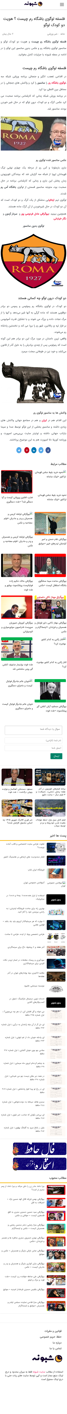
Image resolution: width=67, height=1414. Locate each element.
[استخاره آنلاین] (39, 1170)
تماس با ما (56, 1348)
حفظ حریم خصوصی (51, 1337)
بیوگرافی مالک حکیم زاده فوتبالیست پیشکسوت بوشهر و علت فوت (19, 585)
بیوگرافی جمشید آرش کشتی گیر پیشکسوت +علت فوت (51, 709)
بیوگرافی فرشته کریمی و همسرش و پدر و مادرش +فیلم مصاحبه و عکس (17, 541)
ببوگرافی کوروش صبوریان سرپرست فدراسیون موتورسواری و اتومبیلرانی (17, 627)
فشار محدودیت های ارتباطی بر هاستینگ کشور (24, 856)
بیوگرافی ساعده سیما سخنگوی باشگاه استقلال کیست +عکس (52, 583)
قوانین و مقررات (53, 1331)
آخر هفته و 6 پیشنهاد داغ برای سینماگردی (26, 947)
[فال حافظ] (39, 1155)
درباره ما (57, 1343)
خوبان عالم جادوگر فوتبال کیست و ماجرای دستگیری (17, 706)
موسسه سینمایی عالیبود (34, 985)
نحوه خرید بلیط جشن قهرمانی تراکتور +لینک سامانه (52, 497)
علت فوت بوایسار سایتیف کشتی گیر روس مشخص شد (17, 667)
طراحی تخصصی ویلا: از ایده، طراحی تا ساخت (24, 934)
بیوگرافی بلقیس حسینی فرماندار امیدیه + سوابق (23, 1289)
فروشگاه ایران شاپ (36, 869)
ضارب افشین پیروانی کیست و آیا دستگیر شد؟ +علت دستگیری (17, 500)
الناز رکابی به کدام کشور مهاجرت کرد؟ (51, 664)
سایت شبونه (39, 1372)
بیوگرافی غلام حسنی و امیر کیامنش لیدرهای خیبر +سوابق (52, 541)
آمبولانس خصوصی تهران (34, 882)
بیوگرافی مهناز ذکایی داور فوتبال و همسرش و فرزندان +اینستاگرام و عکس (50, 627)
